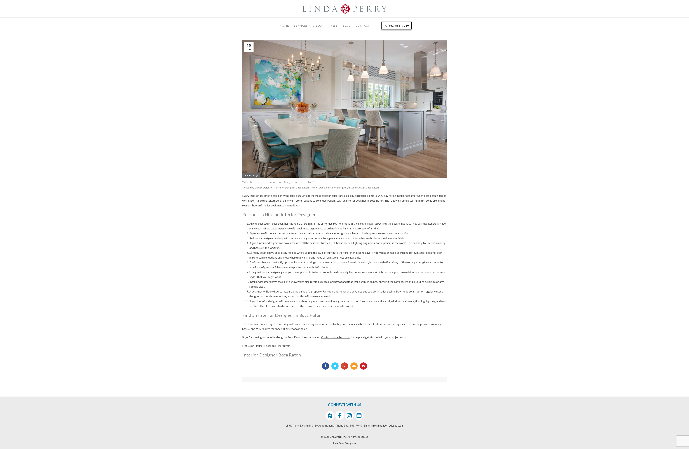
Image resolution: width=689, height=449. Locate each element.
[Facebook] (325, 366)
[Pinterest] (363, 366)
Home (284, 25)
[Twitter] (335, 366)
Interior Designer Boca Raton (292, 187)
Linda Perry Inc (338, 436)
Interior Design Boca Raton (363, 187)
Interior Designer (337, 187)
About (318, 25)
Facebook (270, 345)
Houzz (258, 345)
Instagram (284, 345)
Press (333, 25)
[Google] (344, 366)
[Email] (354, 366)
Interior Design (251, 175)
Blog (346, 25)
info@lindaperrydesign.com (387, 425)
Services (301, 25)
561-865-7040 (398, 25)
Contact (362, 25)
